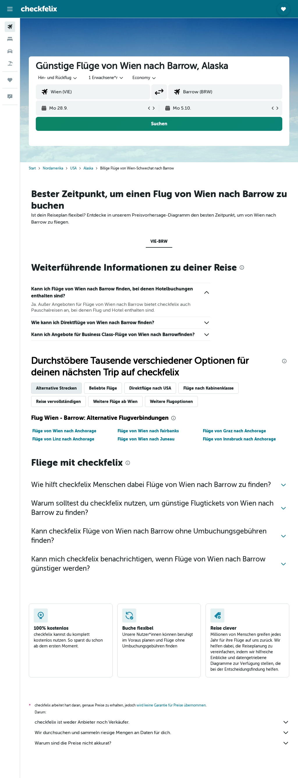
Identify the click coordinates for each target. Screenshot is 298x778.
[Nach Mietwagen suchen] (9, 51)
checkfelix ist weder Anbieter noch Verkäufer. (82, 722)
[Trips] (9, 80)
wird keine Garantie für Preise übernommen (171, 705)
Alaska (88, 168)
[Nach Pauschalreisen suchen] (9, 63)
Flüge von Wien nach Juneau (146, 439)
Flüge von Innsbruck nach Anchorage (239, 439)
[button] (9, 9)
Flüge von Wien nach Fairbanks (148, 431)
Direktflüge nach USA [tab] (150, 388)
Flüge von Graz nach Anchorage (234, 431)
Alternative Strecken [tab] (56, 388)
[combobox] (144, 78)
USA (73, 168)
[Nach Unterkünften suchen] (9, 39)
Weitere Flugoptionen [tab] (171, 401)
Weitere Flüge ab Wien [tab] (115, 401)
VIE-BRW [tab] (159, 241)
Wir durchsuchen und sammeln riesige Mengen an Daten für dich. (103, 732)
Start (32, 168)
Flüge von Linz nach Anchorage (63, 439)
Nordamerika (53, 168)
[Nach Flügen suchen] (9, 27)
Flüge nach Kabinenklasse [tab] (208, 388)
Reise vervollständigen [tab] (58, 401)
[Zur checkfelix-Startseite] (39, 9)
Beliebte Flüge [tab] (103, 388)
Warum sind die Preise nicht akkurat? (73, 743)
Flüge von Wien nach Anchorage (64, 431)
